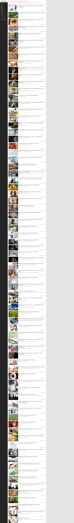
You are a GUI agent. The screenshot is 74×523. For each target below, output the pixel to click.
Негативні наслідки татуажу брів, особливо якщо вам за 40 (29, 463)
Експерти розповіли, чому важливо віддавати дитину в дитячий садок (31, 109)
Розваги (2, 9)
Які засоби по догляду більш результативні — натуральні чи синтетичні (31, 332)
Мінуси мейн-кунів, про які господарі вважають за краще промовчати (31, 219)
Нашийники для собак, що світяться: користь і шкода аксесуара (30, 136)
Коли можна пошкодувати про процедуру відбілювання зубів (29, 212)
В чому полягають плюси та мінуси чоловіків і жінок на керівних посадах (31, 483)
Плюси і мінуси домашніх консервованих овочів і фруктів (29, 143)
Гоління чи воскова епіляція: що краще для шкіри (27, 164)
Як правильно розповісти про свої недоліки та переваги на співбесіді (31, 449)
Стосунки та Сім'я (3, 12)
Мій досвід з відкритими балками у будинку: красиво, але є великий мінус (32, 47)
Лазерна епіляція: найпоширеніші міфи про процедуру (28, 233)
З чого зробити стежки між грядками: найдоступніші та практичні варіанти (32, 12)
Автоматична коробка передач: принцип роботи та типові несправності (31, 257)
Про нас (2, 17)
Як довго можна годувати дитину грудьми (26, 205)
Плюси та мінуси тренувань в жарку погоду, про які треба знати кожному (32, 366)
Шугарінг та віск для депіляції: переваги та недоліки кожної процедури (31, 435)
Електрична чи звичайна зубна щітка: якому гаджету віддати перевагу (31, 150)
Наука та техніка (3, 8)
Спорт (1, 11)
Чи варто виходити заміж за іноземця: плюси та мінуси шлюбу (30, 408)
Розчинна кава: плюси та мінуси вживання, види (27, 373)
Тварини (2, 13)
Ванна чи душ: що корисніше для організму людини (28, 442)
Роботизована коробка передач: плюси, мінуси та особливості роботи (31, 245)
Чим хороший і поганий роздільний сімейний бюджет (28, 226)
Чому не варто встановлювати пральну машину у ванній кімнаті (30, 198)
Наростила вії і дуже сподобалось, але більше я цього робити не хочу (31, 19)
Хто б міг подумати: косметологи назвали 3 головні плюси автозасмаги (31, 129)
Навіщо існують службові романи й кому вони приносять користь (30, 428)
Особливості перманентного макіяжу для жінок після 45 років (29, 191)
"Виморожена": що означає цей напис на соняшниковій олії (29, 184)
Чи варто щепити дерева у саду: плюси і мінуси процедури (29, 504)
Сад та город (2, 10)
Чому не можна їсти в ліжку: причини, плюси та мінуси (28, 251)
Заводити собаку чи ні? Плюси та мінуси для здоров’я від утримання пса (32, 102)
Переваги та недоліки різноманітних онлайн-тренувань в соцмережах (31, 318)
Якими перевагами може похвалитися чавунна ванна (28, 277)
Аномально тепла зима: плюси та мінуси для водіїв (28, 456)
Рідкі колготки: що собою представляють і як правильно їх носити (30, 325)
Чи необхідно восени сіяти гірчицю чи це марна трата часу (29, 311)
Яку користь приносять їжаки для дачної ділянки (27, 497)
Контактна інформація (3, 18)
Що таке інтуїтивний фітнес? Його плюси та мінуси (28, 394)
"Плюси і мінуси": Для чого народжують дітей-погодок (28, 95)
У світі (1, 14)
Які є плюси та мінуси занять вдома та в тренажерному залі (29, 387)
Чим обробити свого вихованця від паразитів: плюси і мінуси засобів (31, 263)
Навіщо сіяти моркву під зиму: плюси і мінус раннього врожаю (30, 33)
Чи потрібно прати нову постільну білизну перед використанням (30, 157)
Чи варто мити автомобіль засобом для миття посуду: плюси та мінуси (31, 380)
